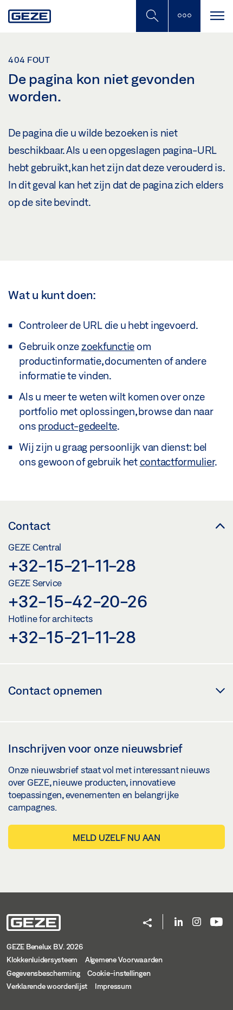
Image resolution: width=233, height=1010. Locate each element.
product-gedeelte (77, 426)
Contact (29, 525)
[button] (147, 923)
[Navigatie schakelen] (216, 16)
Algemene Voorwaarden (124, 959)
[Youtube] (216, 922)
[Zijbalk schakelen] (184, 16)
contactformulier (177, 462)
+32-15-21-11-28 (71, 565)
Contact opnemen (55, 690)
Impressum (113, 986)
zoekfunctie (107, 346)
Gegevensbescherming (43, 973)
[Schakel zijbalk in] (151, 16)
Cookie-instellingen (118, 973)
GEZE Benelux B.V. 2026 (45, 946)
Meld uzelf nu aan (116, 837)
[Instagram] (197, 922)
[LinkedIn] (178, 922)
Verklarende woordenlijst (47, 986)
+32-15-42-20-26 (77, 601)
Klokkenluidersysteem (42, 959)
